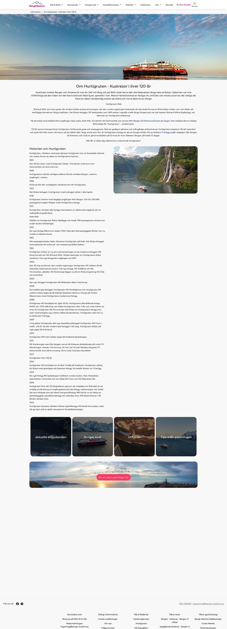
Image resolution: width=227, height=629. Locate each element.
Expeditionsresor (111, 4)
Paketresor (145, 4)
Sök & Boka (55, 4)
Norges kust (90, 4)
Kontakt (169, 4)
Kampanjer (72, 4)
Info (157, 4)
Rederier (130, 4)
